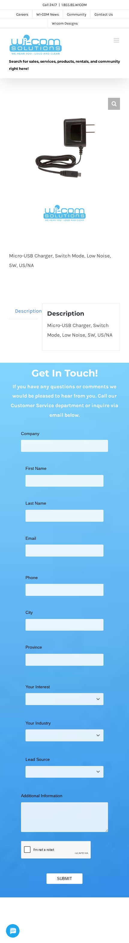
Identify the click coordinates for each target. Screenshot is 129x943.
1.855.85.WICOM (74, 5)
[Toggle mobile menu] (117, 40)
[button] (114, 104)
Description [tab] (26, 311)
